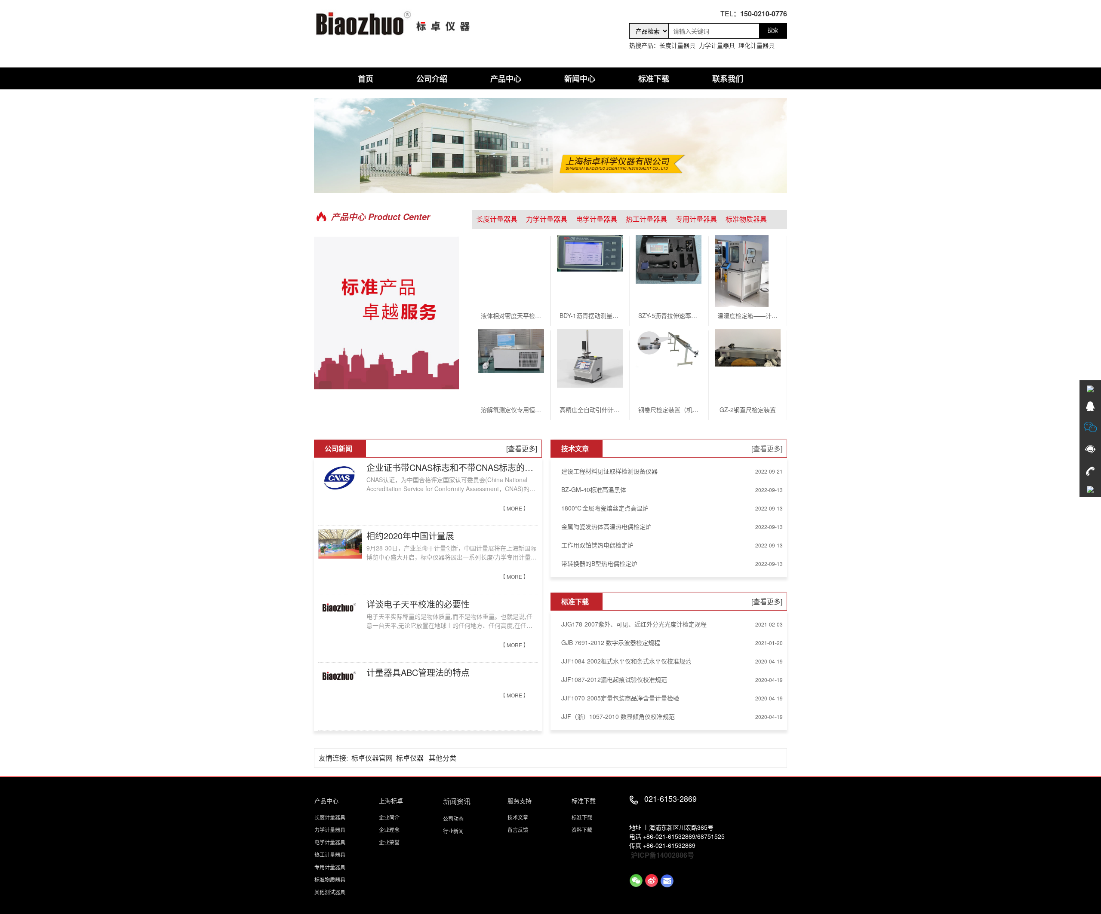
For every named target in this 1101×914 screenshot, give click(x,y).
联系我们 (727, 78)
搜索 (773, 31)
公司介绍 (431, 78)
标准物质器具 (746, 219)
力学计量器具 (546, 219)
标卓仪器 (410, 758)
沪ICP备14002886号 (662, 855)
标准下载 (653, 78)
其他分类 (442, 758)
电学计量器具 (596, 219)
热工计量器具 (646, 219)
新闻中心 (579, 78)
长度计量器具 (496, 219)
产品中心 (505, 78)
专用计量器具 (696, 219)
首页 (365, 78)
